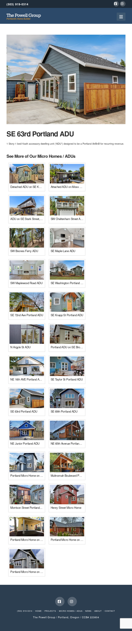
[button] (121, 17)
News (88, 610)
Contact (110, 610)
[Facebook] (116, 4)
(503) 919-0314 (17, 4)
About (98, 610)
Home (38, 610)
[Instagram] (122, 4)
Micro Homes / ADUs (70, 610)
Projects (50, 610)
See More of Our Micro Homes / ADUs (41, 156)
